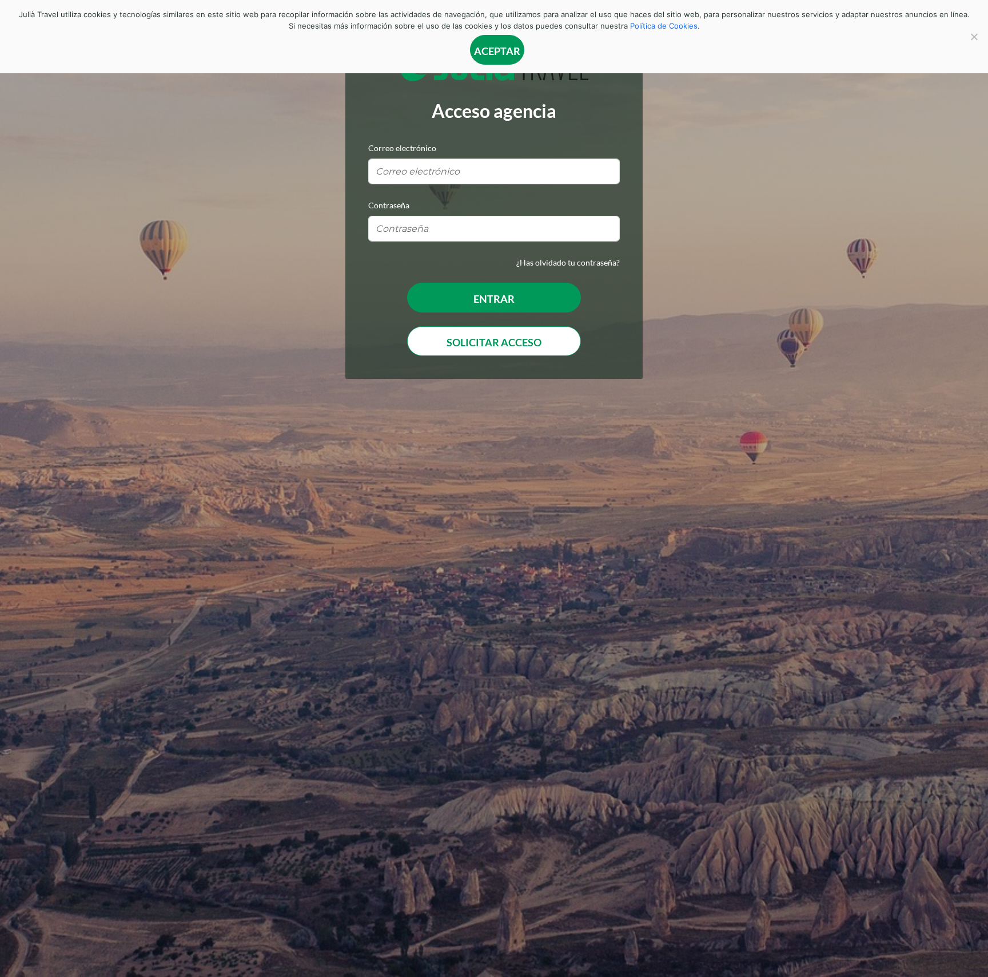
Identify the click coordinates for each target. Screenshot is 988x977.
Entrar (494, 298)
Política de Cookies (664, 25)
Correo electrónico (402, 148)
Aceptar (497, 51)
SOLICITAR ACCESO (494, 342)
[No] (973, 36)
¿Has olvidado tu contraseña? (568, 262)
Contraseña (388, 205)
